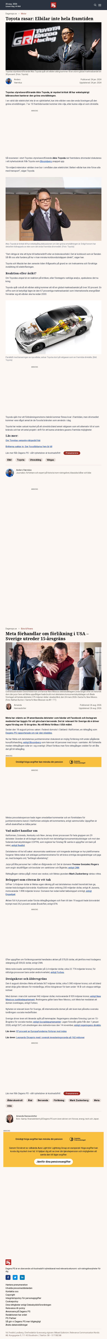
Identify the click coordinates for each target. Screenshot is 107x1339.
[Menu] (99, 5)
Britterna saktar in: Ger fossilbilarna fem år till (29, 446)
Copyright (10, 1294)
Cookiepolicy (12, 1301)
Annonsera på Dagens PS (18, 1311)
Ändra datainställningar (17, 1325)
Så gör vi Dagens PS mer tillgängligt (23, 1321)
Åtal (30, 1100)
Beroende (43, 1100)
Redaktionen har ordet (16, 1315)
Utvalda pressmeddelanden (19, 1288)
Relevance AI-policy (15, 1308)
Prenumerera (72, 453)
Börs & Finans (27, 629)
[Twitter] (15, 1277)
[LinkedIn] (22, 1277)
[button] (53, 209)
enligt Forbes (57, 972)
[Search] (95, 5)
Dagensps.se (11, 14)
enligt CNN (73, 867)
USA (9, 1106)
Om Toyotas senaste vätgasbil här (23, 440)
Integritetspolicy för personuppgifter (23, 1298)
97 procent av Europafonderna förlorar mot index (41, 1031)
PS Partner (11, 1318)
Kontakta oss (12, 1291)
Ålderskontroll (14, 1100)
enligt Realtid (18, 845)
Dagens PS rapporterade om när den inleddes (29, 733)
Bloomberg (46, 161)
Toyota (20, 460)
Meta (96, 1100)
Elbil (9, 460)
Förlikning (59, 1100)
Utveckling (35, 460)
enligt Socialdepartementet (47, 1022)
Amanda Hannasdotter (26, 1116)
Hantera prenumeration (17, 1284)
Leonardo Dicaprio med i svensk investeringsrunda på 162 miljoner (50, 1037)
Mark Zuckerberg (79, 1100)
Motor (23, 14)
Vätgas (50, 460)
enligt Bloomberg (32, 742)
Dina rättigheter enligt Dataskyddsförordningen (28, 1305)
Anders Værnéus (24, 470)
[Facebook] (8, 1277)
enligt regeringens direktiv (87, 1025)
